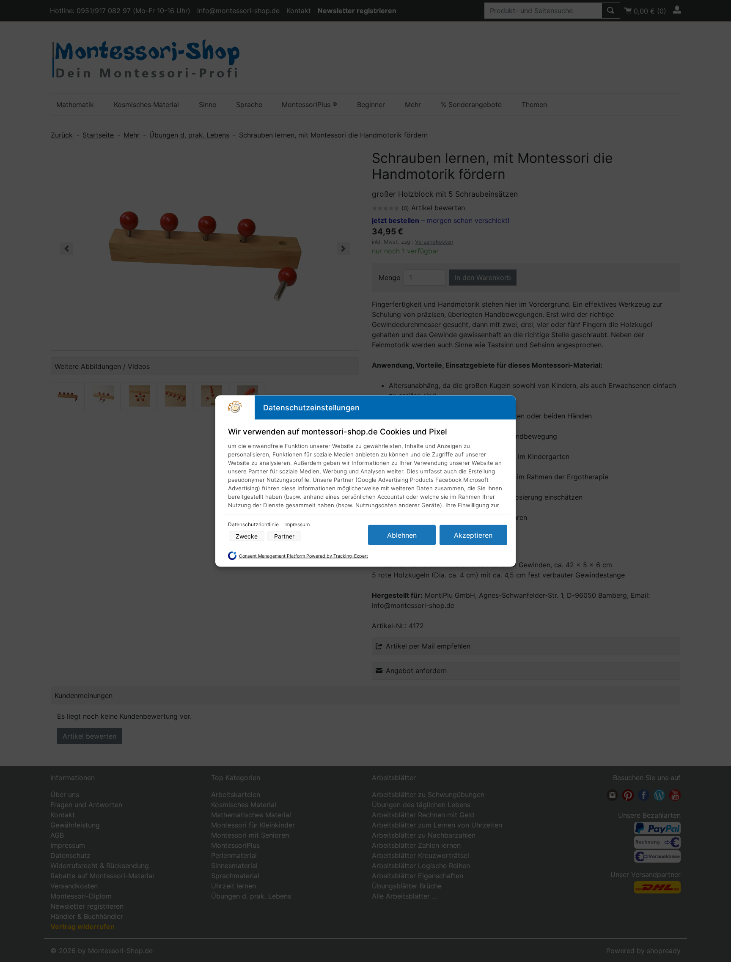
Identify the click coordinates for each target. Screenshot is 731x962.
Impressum (297, 524)
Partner (284, 536)
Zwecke (247, 536)
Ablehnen (402, 535)
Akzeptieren (473, 535)
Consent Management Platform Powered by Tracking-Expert (303, 555)
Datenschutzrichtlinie (254, 524)
